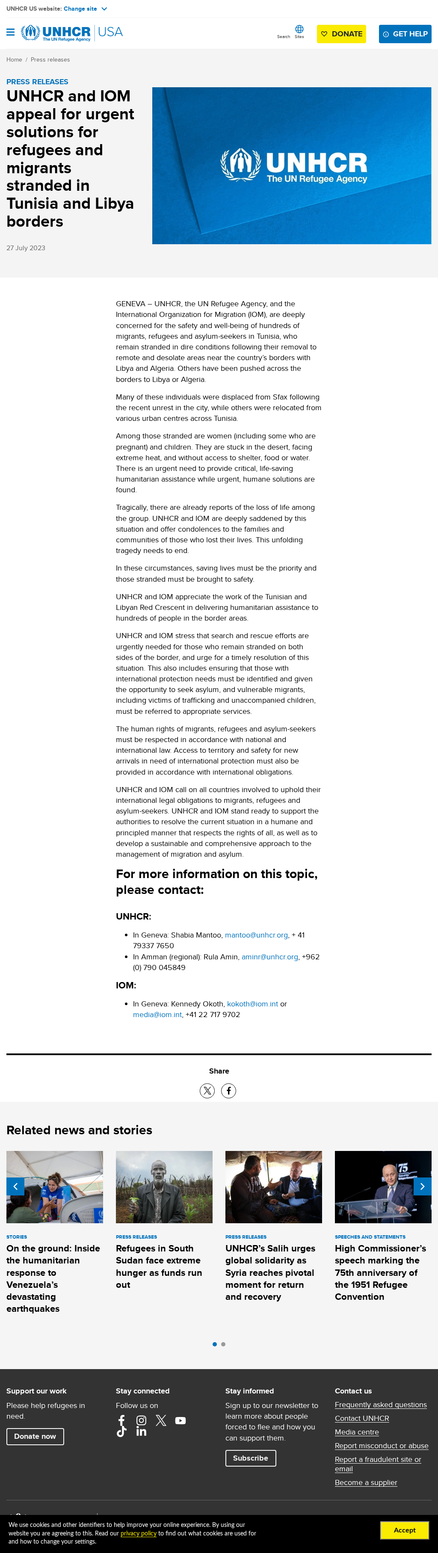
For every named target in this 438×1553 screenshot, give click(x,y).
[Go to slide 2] (225, 1346)
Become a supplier (366, 1482)
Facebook (121, 1420)
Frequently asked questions (381, 1404)
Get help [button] (410, 33)
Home (14, 59)
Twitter (160, 1420)
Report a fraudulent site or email (378, 1464)
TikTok (121, 1431)
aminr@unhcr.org (270, 956)
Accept (405, 1530)
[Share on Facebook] (228, 1090)
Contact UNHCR (362, 1418)
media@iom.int (157, 1014)
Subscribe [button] (250, 1458)
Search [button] (283, 36)
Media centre (357, 1432)
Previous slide (15, 1186)
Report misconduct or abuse (382, 1445)
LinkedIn (141, 1431)
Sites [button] (299, 36)
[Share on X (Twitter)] (207, 1090)
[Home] (50, 33)
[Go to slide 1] (217, 1346)
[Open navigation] (10, 32)
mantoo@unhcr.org (256, 934)
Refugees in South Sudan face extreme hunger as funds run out (159, 1266)
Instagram (141, 1420)
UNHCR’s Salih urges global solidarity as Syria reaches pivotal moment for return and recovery (270, 1272)
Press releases (50, 59)
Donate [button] (347, 33)
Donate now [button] (35, 1436)
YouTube (180, 1420)
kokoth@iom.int (252, 1003)
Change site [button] (80, 8)
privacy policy (139, 1534)
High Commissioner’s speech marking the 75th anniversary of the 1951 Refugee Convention (380, 1272)
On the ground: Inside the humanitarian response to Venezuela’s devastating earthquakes (53, 1278)
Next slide (423, 1186)
